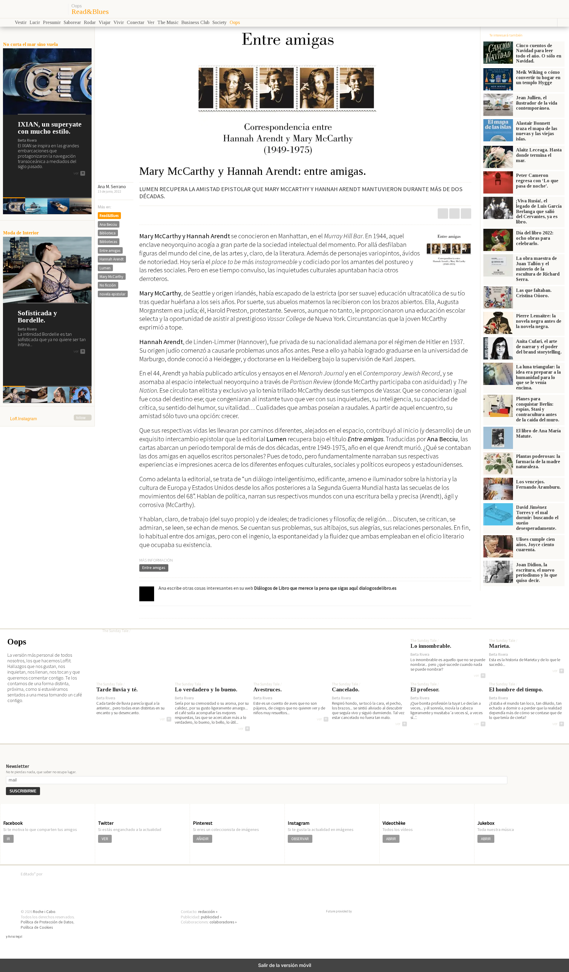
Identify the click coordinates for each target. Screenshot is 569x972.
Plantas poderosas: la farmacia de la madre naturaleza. (538, 461)
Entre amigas (153, 567)
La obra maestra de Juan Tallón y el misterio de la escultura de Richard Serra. (538, 269)
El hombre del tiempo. (516, 690)
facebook (466, 213)
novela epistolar (112, 294)
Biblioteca (108, 233)
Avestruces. (267, 690)
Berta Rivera (27, 140)
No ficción (108, 285)
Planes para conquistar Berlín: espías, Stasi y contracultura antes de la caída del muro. (537, 409)
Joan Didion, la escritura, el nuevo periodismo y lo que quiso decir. (536, 572)
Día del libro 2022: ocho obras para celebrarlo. (535, 238)
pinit (443, 213)
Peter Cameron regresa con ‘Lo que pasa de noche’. (537, 180)
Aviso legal (15, 936)
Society (219, 22)
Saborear (72, 22)
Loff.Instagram (48, 418)
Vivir (119, 22)
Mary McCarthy (111, 276)
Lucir (35, 22)
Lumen (105, 268)
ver (78, 173)
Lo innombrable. (430, 646)
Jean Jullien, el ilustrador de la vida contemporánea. (536, 103)
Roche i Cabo (44, 911)
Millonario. (123, 620)
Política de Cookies (37, 927)
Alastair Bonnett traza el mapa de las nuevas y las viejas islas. (536, 131)
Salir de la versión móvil (284, 965)
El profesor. (424, 690)
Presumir (52, 22)
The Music (167, 22)
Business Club (195, 22)
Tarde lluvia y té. (117, 690)
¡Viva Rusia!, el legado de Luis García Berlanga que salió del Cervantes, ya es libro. (539, 211)
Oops (76, 6)
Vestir (21, 22)
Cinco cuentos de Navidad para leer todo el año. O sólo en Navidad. (538, 53)
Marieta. (499, 646)
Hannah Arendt (112, 259)
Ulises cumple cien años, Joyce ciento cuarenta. (535, 544)
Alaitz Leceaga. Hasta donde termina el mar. (539, 155)
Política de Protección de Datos (47, 922)
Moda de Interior (21, 232)
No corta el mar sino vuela (30, 44)
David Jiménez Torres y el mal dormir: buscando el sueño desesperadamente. (537, 517)
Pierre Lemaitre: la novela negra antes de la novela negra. (538, 321)
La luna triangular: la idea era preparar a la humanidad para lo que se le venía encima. (538, 377)
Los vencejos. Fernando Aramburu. (538, 484)
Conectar (135, 22)
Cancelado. (345, 690)
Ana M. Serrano (112, 186)
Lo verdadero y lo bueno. (206, 690)
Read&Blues (90, 11)
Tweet (454, 213)
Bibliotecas (108, 241)
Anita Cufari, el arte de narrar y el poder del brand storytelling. (539, 346)
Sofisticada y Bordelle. (37, 316)
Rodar (90, 22)
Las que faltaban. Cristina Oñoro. (534, 293)
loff (33, 9)
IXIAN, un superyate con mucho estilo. (49, 127)
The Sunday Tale (115, 631)
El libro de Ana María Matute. (538, 433)
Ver (150, 22)
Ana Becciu (108, 224)
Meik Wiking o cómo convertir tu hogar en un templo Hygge (538, 77)
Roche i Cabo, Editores (284, 882)
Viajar (105, 22)
